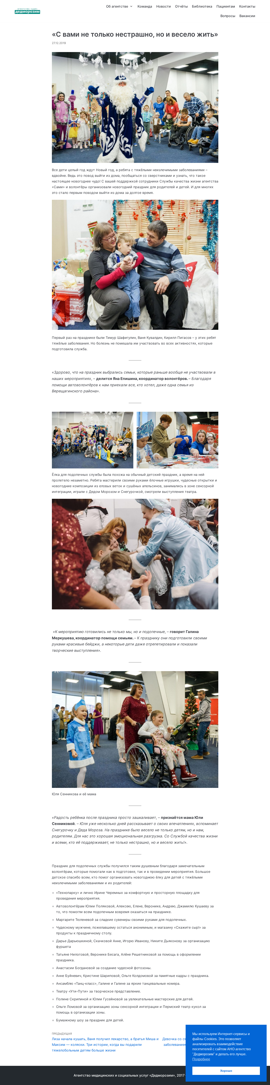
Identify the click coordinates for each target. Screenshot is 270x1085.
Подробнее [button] (201, 1059)
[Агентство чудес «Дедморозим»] (27, 11)
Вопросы (227, 16)
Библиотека (202, 6)
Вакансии (247, 16)
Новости (163, 6)
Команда (145, 6)
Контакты (247, 6)
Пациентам (225, 6)
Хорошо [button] (226, 1070)
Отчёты (181, 6)
